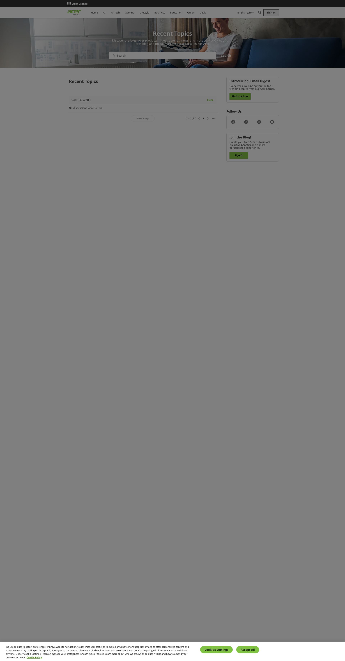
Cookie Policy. (34, 657)
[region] (172, 651)
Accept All (248, 650)
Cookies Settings (216, 650)
